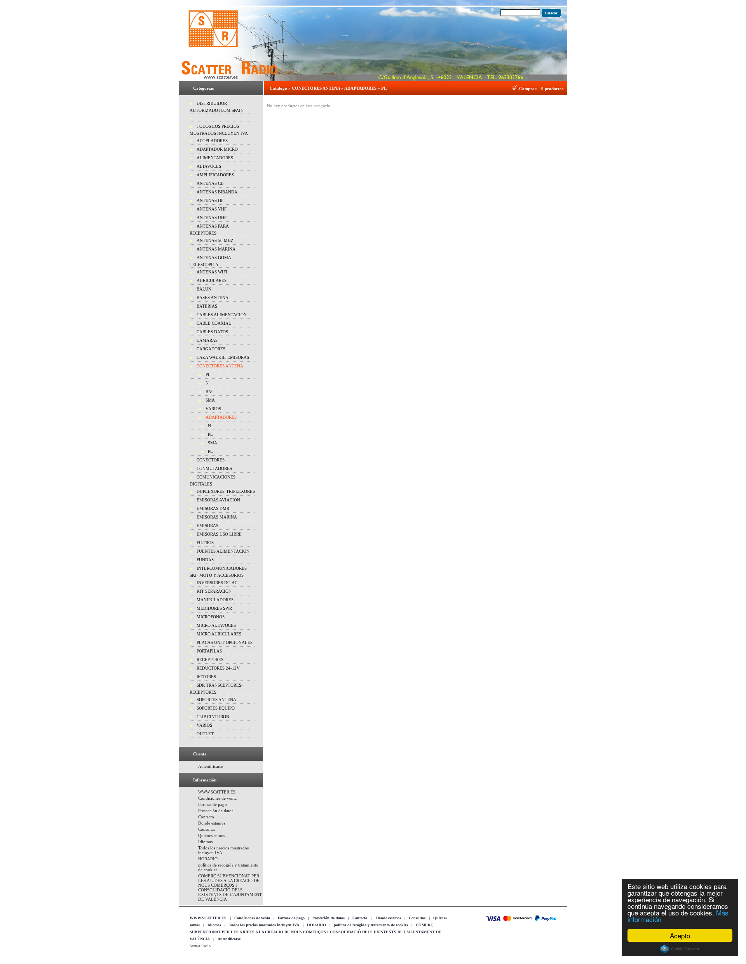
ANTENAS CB (210, 183)
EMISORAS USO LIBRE (219, 534)
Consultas (206, 829)
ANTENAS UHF (212, 217)
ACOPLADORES (212, 140)
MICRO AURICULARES (219, 634)
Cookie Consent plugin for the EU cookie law (680, 949)
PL (208, 374)
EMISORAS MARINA (217, 517)
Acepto (680, 935)
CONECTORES (211, 460)
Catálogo (278, 88)
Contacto (206, 816)
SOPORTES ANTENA (216, 699)
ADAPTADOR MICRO (217, 149)
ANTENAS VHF (212, 209)
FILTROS (205, 542)
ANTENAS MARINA (216, 249)
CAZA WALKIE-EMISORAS (223, 357)
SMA (210, 400)
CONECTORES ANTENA (220, 366)
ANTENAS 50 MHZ (215, 240)
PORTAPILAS (209, 651)
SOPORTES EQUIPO (216, 708)
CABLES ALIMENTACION (222, 314)
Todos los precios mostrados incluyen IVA (264, 925)
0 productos (552, 88)
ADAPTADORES (221, 417)
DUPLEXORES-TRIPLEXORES (226, 491)
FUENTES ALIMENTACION (223, 551)
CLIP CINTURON (213, 716)
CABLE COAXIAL (214, 323)
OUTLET (205, 733)
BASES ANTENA (212, 297)
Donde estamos (211, 823)
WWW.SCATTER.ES (216, 792)
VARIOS (213, 408)
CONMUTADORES (214, 468)
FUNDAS (205, 559)
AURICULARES (212, 280)
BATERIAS (207, 306)
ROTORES (206, 676)
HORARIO (208, 858)
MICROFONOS (211, 616)
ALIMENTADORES (215, 157)
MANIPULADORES (215, 599)
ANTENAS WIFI (212, 272)
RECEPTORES (210, 659)
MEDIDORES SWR (214, 608)
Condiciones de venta (217, 798)
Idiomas (205, 841)
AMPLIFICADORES (215, 174)
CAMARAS (207, 340)
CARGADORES (211, 348)
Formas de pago (212, 804)
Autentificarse (210, 766)
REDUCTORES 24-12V (218, 668)
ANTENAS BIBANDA (217, 192)
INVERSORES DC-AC (217, 582)
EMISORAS (207, 525)
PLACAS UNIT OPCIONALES (225, 642)
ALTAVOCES (209, 166)
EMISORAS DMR (213, 508)
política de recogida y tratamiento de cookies (371, 925)
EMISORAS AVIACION (218, 500)
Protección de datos (215, 810)
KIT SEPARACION (214, 591)
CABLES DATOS (212, 331)
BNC (210, 391)
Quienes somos (211, 835)
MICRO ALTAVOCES (216, 625)
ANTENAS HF (210, 200)
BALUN (204, 289)
